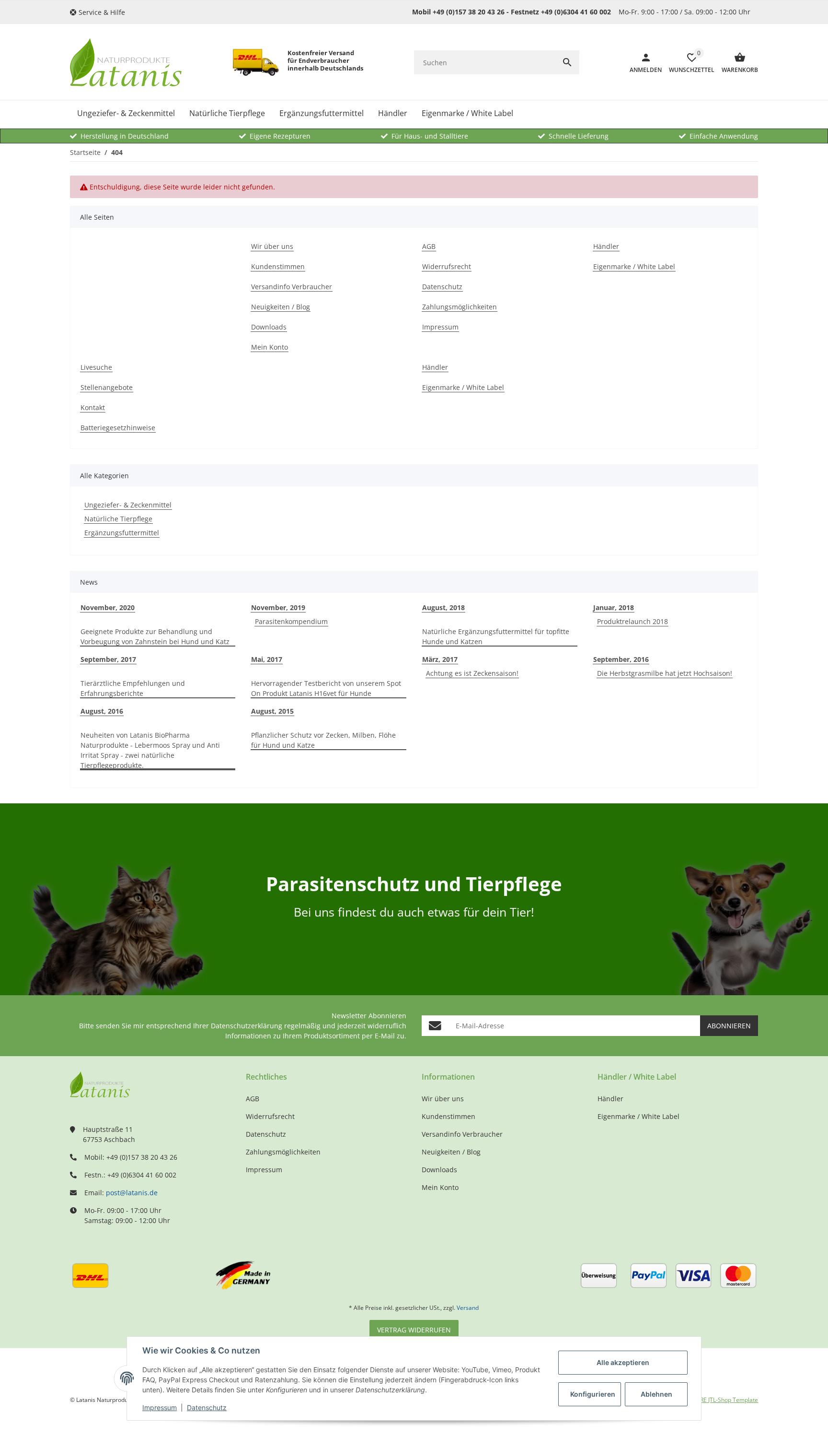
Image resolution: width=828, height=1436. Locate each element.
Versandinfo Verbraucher (462, 1134)
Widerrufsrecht (270, 1116)
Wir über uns (443, 1098)
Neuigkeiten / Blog (451, 1151)
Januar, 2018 (613, 607)
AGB (252, 1098)
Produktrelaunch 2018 (632, 621)
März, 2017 (440, 659)
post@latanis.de (132, 1192)
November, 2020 (107, 607)
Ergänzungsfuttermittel (121, 532)
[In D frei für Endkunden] (256, 62)
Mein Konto (440, 1187)
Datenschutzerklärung (246, 1025)
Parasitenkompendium (291, 621)
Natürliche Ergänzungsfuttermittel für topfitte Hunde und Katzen (495, 636)
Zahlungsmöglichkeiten (283, 1151)
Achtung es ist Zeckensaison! (472, 673)
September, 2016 (621, 659)
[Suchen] (567, 62)
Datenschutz (207, 1407)
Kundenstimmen (448, 1116)
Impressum (159, 1407)
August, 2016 (101, 711)
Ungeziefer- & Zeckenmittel (128, 504)
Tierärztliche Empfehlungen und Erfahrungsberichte (132, 688)
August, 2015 (272, 711)
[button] (101, 12)
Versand (468, 1308)
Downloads (439, 1169)
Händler (610, 1098)
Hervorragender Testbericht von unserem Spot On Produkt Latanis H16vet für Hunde (326, 688)
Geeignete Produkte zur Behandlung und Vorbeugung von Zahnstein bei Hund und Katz (155, 636)
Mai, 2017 (266, 659)
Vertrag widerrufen (414, 1329)
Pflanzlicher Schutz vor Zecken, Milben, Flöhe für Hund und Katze (323, 740)
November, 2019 (278, 607)
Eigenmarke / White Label (638, 1116)
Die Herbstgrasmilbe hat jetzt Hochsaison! (664, 673)
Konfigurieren (592, 1394)
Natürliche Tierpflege (118, 518)
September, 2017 (108, 659)
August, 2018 (443, 607)
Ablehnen (656, 1394)
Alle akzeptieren (623, 1362)
